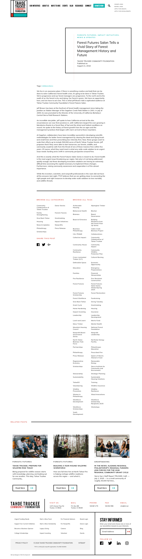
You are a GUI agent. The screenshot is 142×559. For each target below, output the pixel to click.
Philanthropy (41, 228)
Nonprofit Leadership (95, 333)
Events (65, 6)
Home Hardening (79, 308)
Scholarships (41, 232)
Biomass (76, 214)
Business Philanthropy (78, 230)
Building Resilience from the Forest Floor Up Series (97, 222)
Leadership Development (96, 316)
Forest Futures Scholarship (78, 294)
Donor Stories (60, 206)
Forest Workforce (79, 298)
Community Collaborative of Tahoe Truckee (43, 207)
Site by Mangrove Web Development (20, 555)
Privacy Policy (21, 543)
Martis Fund (95, 320)
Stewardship (78, 374)
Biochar (94, 211)
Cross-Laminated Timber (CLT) (79, 258)
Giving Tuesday (97, 302)
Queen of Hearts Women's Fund (97, 357)
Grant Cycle (77, 305)
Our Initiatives (35, 6)
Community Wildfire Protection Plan (97, 252)
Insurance (94, 312)
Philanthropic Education (96, 348)
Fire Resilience (78, 278)
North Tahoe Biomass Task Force (78, 342)
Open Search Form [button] (109, 6)
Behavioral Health (80, 211)
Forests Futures (86, 35)
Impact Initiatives (108, 35)
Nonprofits (59, 225)
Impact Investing (79, 312)
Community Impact (95, 246)
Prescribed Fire (97, 352)
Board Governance (95, 215)
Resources (79, 6)
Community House (80, 245)
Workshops (95, 407)
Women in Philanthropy (78, 395)
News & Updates (86, 37)
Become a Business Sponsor (23, 528)
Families (76, 273)
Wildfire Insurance (98, 386)
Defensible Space (79, 263)
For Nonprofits (65, 524)
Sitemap (81, 543)
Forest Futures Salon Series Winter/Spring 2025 (96, 287)
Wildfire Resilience (95, 390)
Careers (63, 528)
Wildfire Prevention (77, 390)
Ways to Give (55, 6)
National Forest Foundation (97, 328)
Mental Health (96, 324)
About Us (45, 6)
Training (94, 382)
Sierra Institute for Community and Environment (98, 368)
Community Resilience (77, 251)
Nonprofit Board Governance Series (79, 334)
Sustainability (78, 377)
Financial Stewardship (96, 274)
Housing (40, 221)
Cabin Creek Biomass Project (97, 230)
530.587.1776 (94, 506)
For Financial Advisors (68, 519)
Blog (71, 6)
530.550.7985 (109, 506)
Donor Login (118, 4)
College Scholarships (21, 533)
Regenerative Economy (78, 362)
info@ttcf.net (124, 506)
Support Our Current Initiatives (24, 524)
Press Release (60, 228)
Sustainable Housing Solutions (98, 378)
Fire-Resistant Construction (96, 279)
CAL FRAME (77, 234)
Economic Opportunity (95, 263)
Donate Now (99, 6)
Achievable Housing (77, 206)
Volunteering (78, 386)
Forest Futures (78, 284)
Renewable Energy (95, 362)
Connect (88, 6)
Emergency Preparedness (96, 269)
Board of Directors (80, 220)
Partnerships (78, 347)
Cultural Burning (97, 257)
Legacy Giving (44, 528)
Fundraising (95, 298)
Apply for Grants (120, 9)
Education (76, 268)
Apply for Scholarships (122, 11)
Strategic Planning (98, 374)
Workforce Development (78, 401)
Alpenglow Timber (98, 206)
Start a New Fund (46, 519)
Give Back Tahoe (43, 218)
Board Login (118, 6)
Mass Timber (78, 324)
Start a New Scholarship (48, 524)
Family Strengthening (42, 214)
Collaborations (47, 86)
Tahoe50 (76, 382)
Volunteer (64, 533)
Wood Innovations (98, 394)
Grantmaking (60, 218)
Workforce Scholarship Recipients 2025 (97, 402)
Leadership (77, 315)
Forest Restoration (98, 293)
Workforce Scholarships (78, 408)
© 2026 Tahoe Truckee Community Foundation (53, 543)
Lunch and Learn (79, 320)
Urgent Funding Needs (21, 519)
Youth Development (78, 413)
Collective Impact (79, 237)
